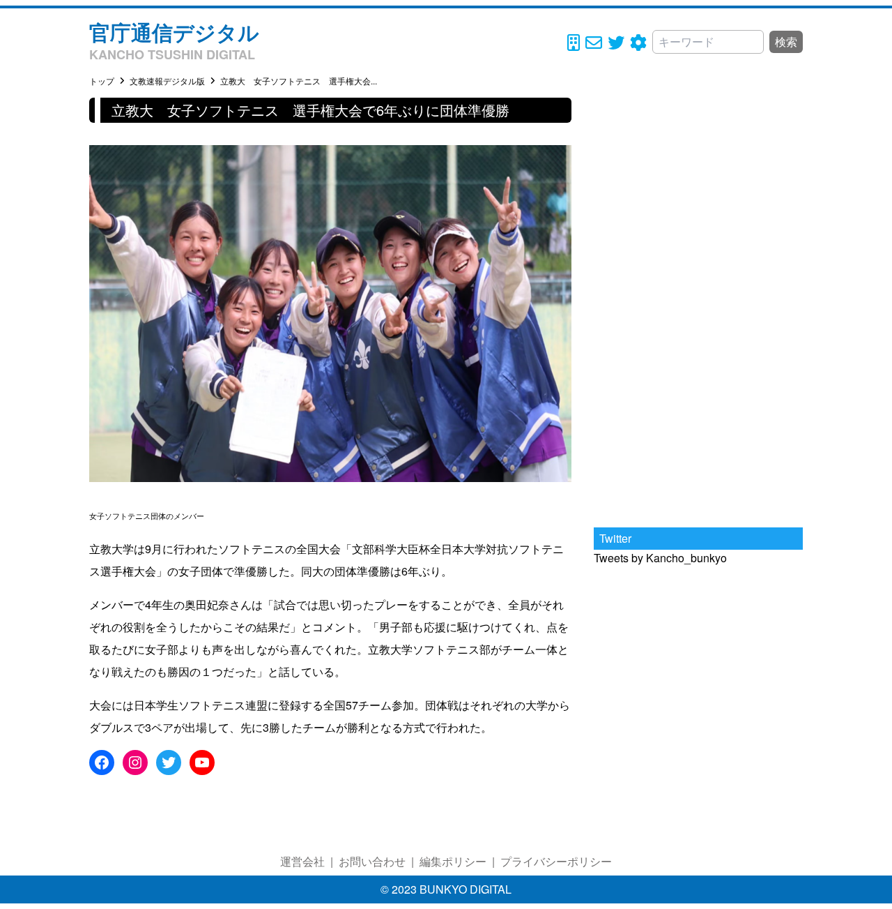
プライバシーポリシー (556, 861)
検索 (786, 41)
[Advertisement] (698, 307)
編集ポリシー (453, 861)
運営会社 (302, 861)
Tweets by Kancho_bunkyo (660, 558)
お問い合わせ (372, 861)
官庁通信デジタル (174, 32)
